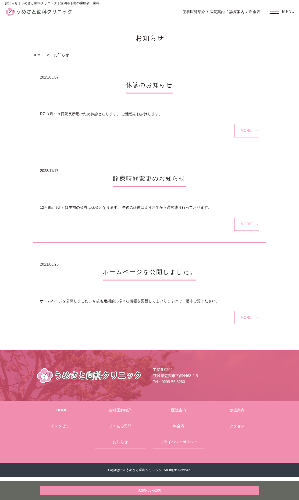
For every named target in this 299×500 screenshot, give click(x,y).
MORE (246, 131)
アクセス (237, 426)
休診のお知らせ (149, 85)
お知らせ (120, 442)
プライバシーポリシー (178, 442)
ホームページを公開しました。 (149, 272)
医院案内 (217, 12)
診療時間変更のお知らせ (149, 178)
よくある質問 (120, 426)
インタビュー (62, 426)
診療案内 (236, 12)
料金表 (254, 12)
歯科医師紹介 (194, 12)
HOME (38, 55)
